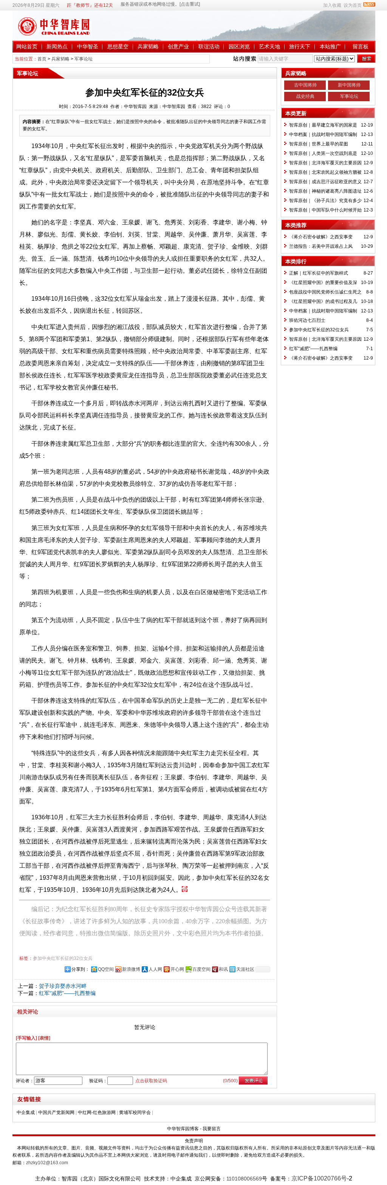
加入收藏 (332, 5)
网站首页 (26, 46)
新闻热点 (57, 46)
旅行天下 (299, 46)
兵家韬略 (148, 46)
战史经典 (305, 96)
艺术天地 (269, 46)
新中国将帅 (349, 85)
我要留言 (212, 1128)
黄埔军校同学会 (135, 1112)
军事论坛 (83, 59)
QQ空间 (106, 969)
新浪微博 (131, 969)
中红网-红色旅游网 (97, 1112)
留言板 (360, 46)
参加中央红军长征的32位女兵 (63, 958)
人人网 (155, 969)
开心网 (177, 969)
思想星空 (117, 46)
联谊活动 (209, 46)
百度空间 (201, 969)
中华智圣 (87, 46)
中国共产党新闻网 (56, 1112)
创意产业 (178, 46)
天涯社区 (245, 969)
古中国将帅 (305, 85)
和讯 (223, 969)
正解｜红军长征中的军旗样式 (318, 273)
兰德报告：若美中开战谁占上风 (321, 246)
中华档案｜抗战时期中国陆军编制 (323, 134)
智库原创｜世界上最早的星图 (318, 144)
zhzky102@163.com (47, 1162)
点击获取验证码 (151, 1080)
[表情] (44, 1038)
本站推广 (330, 46)
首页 (41, 59)
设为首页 (353, 5)
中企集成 (26, 1112)
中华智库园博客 (183, 1128)
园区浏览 (239, 46)
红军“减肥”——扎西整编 (67, 993)
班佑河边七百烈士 (307, 320)
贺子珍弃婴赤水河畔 (63, 986)
